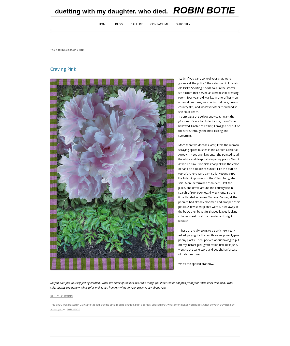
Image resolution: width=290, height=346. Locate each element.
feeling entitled (125, 304)
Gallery (136, 24)
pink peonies (143, 304)
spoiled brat (159, 304)
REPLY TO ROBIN (61, 296)
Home (103, 24)
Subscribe (183, 24)
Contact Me (159, 24)
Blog (119, 24)
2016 (83, 304)
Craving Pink (63, 69)
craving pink (107, 304)
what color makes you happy (184, 304)
